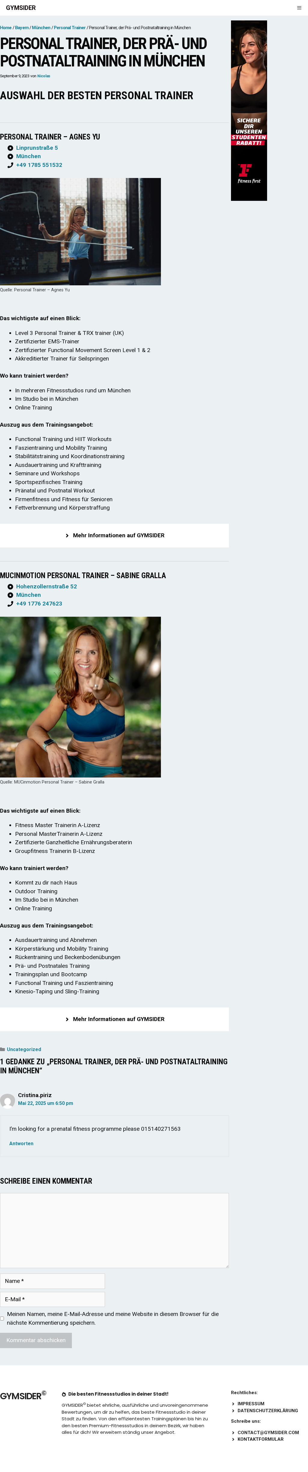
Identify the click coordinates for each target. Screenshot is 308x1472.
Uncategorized (24, 1049)
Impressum (251, 1403)
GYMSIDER (21, 7)
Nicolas (43, 76)
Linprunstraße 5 (37, 147)
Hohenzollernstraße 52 (46, 586)
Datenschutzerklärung (268, 1410)
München (28, 156)
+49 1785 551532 (39, 164)
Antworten (21, 1143)
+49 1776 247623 (39, 603)
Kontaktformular (261, 1439)
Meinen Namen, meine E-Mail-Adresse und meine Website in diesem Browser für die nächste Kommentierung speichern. (113, 1318)
